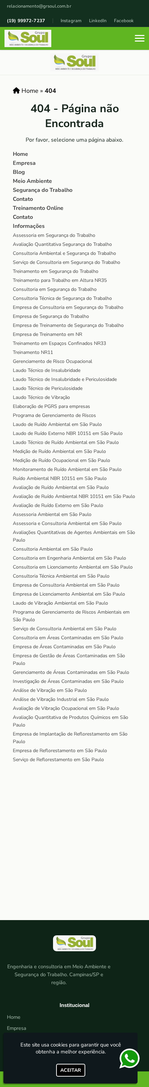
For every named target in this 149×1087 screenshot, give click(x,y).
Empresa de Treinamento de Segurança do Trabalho (68, 325)
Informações (29, 226)
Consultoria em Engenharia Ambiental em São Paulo (69, 558)
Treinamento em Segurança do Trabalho (55, 271)
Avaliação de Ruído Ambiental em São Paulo (61, 487)
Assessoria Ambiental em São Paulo (52, 514)
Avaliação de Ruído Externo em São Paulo (58, 505)
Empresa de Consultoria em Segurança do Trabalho (68, 307)
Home (20, 154)
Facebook (124, 21)
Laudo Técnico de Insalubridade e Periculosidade (65, 379)
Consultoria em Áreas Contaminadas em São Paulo (68, 637)
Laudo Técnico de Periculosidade (47, 388)
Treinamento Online (38, 208)
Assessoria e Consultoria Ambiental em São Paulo (67, 523)
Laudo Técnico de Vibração (41, 397)
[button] (139, 38)
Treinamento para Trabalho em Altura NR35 (60, 280)
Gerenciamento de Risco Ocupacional (52, 361)
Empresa (24, 163)
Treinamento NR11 (33, 352)
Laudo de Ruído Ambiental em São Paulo (57, 424)
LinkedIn (97, 21)
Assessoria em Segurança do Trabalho (54, 235)
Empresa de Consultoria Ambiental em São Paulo (66, 585)
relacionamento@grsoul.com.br (39, 6)
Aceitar (70, 1070)
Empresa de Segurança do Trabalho (51, 316)
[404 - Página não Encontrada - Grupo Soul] (28, 38)
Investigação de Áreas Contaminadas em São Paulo (68, 681)
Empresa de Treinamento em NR (47, 334)
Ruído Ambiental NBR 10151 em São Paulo (60, 478)
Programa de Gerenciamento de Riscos (54, 415)
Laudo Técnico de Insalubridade (46, 370)
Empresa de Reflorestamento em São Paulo (60, 750)
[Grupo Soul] (74, 946)
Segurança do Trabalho (42, 190)
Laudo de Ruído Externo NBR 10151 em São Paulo (68, 433)
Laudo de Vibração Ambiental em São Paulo (60, 603)
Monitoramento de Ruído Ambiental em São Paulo (67, 469)
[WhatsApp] (131, 1058)
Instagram (71, 21)
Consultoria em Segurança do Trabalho (55, 289)
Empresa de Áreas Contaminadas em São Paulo (64, 646)
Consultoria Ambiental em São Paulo (53, 549)
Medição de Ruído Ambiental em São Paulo (59, 451)
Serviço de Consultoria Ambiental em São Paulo (64, 628)
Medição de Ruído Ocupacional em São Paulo (61, 460)
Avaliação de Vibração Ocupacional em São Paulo (66, 708)
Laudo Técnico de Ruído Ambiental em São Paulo (66, 442)
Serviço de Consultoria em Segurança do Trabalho (66, 262)
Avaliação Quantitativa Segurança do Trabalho (62, 244)
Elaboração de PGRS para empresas (51, 406)
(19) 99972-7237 (26, 21)
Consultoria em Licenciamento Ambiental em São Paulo (73, 567)
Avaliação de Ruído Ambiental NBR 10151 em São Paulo (74, 496)
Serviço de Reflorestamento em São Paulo (58, 759)
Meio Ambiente (32, 181)
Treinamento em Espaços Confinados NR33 (59, 343)
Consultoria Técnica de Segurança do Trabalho (62, 298)
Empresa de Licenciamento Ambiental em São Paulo (69, 594)
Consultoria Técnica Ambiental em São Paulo (61, 576)
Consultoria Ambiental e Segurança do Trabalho (64, 253)
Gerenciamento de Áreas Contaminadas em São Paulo (71, 672)
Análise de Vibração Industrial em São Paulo (61, 699)
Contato (23, 199)
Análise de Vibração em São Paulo (50, 690)
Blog (19, 172)
